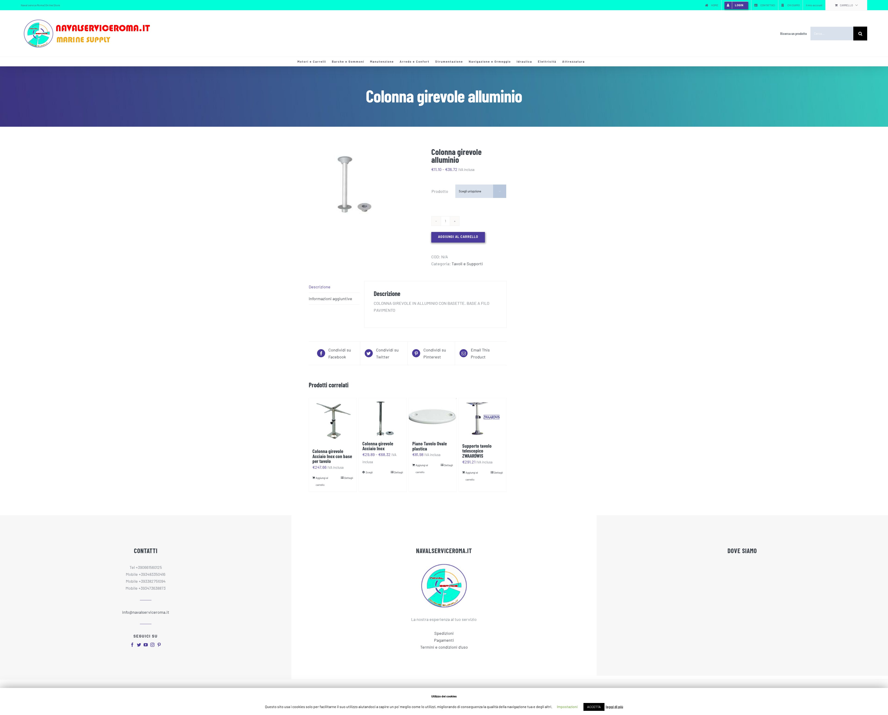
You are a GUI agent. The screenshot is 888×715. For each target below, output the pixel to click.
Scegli (369, 472)
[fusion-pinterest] (159, 645)
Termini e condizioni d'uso (444, 647)
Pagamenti (444, 640)
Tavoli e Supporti (467, 263)
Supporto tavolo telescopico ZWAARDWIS (477, 451)
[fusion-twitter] (139, 645)
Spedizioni (444, 633)
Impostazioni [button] (567, 706)
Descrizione (319, 286)
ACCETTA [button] (594, 707)
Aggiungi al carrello (458, 237)
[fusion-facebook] (132, 645)
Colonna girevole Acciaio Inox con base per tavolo (332, 456)
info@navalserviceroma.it (145, 612)
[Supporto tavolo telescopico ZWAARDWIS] (482, 418)
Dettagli (348, 477)
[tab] (334, 287)
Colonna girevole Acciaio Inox (377, 445)
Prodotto (440, 191)
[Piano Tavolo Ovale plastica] (432, 417)
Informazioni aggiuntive (330, 298)
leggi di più (614, 706)
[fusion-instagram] (152, 645)
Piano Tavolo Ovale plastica (429, 445)
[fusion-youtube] (146, 645)
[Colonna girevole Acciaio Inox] (383, 417)
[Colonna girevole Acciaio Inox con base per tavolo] (333, 421)
